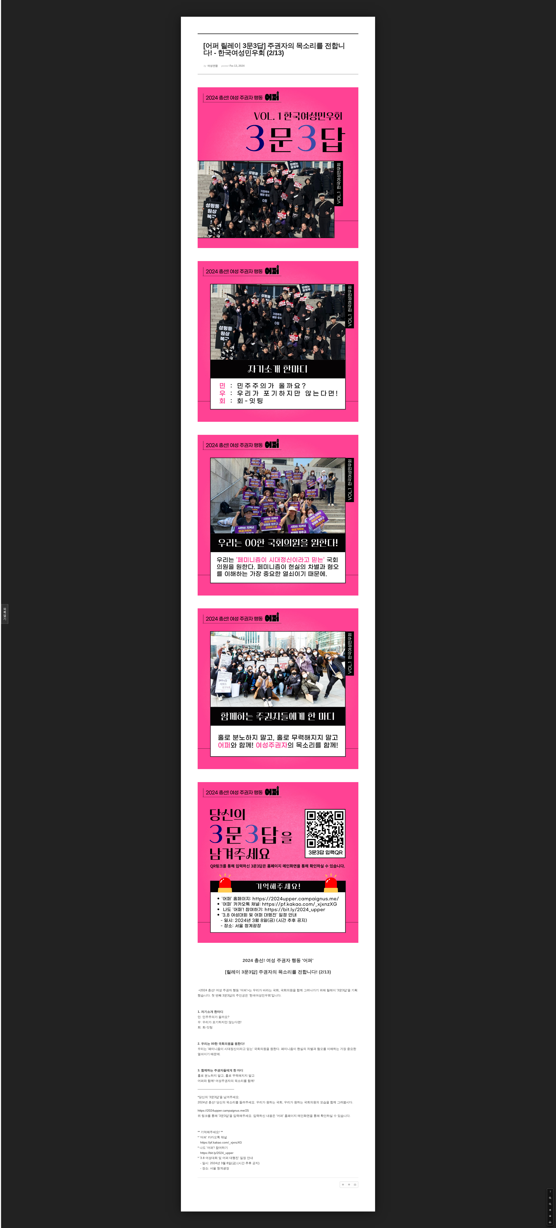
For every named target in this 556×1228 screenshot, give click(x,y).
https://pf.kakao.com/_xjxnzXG (221, 1142)
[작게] (550, 1204)
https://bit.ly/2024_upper (216, 1153)
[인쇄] (550, 1222)
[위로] (550, 1210)
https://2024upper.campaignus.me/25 (223, 1110)
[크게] (550, 1198)
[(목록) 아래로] (550, 1216)
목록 (4, 614)
